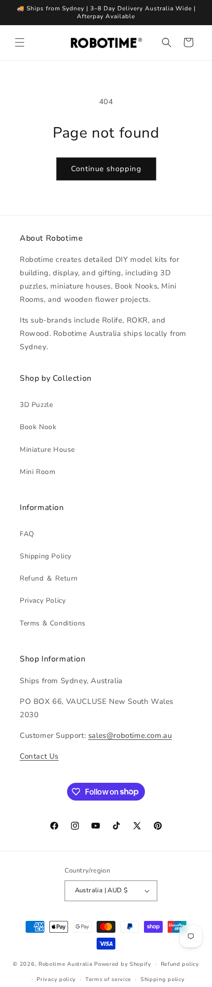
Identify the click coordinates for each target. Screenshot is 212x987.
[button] (20, 42)
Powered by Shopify (122, 964)
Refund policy (180, 964)
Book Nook (38, 427)
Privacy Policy (43, 600)
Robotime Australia (65, 964)
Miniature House (47, 449)
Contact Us (39, 756)
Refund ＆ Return (49, 578)
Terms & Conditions (53, 623)
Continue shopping (106, 169)
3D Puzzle (36, 404)
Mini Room (37, 471)
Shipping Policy (45, 556)
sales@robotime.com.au (130, 735)
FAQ (27, 534)
